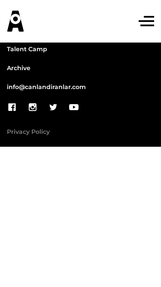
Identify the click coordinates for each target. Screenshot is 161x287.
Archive (18, 68)
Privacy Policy (28, 132)
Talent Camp (27, 49)
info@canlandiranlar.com (46, 87)
